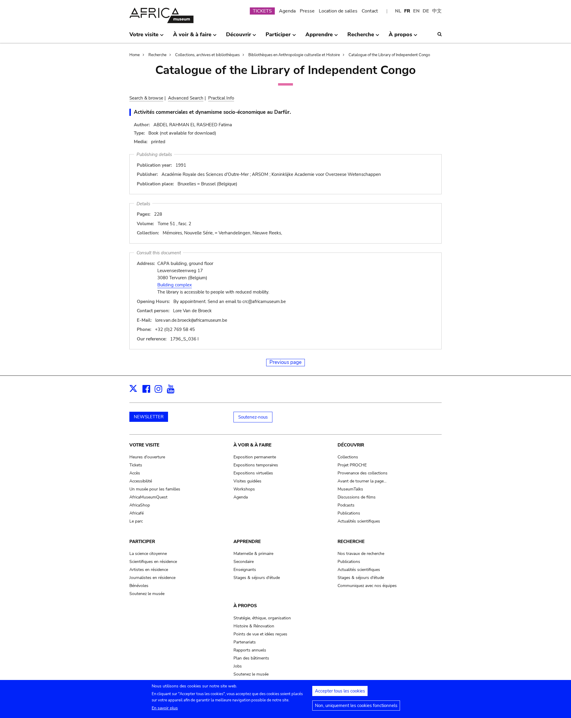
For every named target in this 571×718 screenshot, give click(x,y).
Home (134, 55)
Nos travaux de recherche (361, 553)
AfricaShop (139, 505)
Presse (307, 11)
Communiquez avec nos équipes (367, 585)
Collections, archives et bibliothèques (207, 55)
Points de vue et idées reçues (260, 634)
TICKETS (262, 11)
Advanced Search (185, 98)
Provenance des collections (363, 473)
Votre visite (144, 445)
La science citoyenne (148, 553)
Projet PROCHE (352, 465)
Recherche (157, 55)
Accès (134, 473)
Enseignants (244, 569)
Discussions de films (357, 497)
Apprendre (247, 542)
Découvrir (351, 445)
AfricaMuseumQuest (148, 497)
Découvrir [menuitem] (238, 37)
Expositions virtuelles (253, 473)
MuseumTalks (350, 489)
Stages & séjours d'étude (256, 577)
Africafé (136, 513)
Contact (370, 11)
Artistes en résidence (148, 569)
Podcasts (346, 505)
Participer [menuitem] (278, 37)
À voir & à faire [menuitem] (192, 37)
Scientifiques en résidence (153, 561)
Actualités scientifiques (359, 521)
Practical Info (221, 98)
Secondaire (243, 561)
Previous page (285, 362)
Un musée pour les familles (154, 489)
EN (416, 11)
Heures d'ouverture (147, 457)
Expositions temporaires (255, 465)
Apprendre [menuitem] (319, 37)
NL (398, 11)
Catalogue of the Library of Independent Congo (389, 55)
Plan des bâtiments (251, 658)
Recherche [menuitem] (360, 37)
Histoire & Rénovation (253, 626)
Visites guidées (247, 481)
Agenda (287, 11)
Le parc (136, 521)
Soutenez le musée (146, 594)
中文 (437, 11)
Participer (142, 542)
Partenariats (244, 642)
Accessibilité (140, 481)
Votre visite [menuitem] (144, 37)
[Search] (439, 34)
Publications (349, 513)
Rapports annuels (249, 650)
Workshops (244, 489)
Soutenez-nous (253, 417)
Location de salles (338, 11)
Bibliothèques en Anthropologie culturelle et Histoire (294, 55)
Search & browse (146, 98)
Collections (348, 457)
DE (426, 11)
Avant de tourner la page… (362, 481)
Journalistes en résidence (152, 577)
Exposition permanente (254, 457)
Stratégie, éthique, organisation (262, 618)
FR (407, 11)
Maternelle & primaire (253, 553)
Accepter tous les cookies (340, 691)
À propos (245, 606)
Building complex (174, 285)
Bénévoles (138, 585)
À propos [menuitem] (400, 37)
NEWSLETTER (149, 417)
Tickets (135, 465)
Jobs (237, 666)
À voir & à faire (252, 445)
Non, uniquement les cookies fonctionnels (356, 705)
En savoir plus (165, 708)
